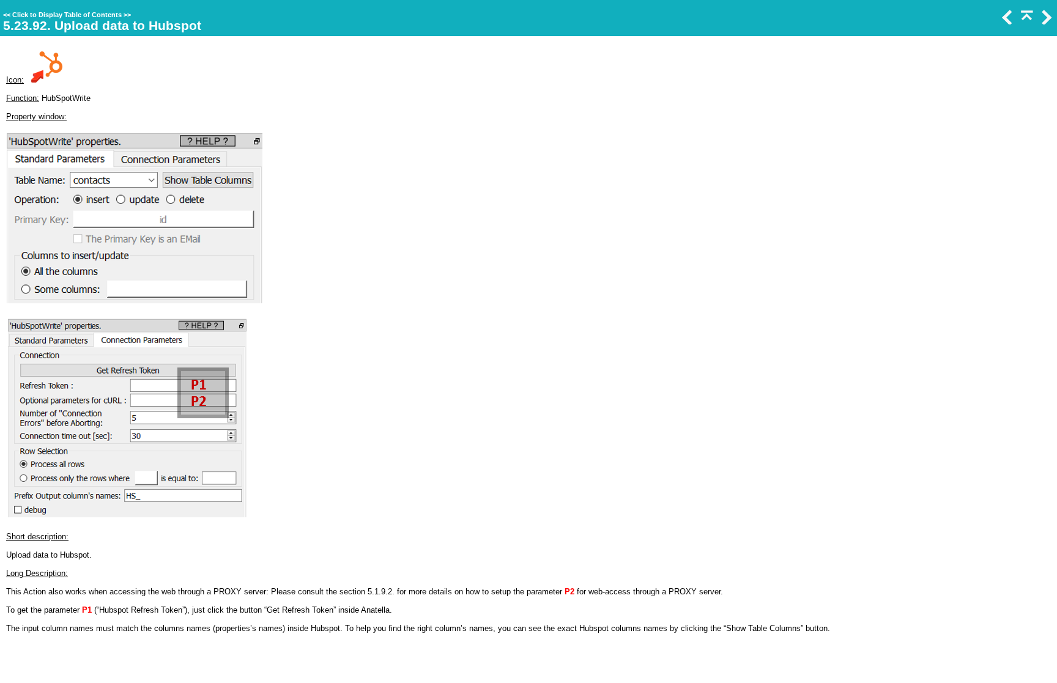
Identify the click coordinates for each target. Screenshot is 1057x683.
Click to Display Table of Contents (67, 14)
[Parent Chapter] (1025, 21)
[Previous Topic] (1006, 21)
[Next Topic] (1045, 21)
